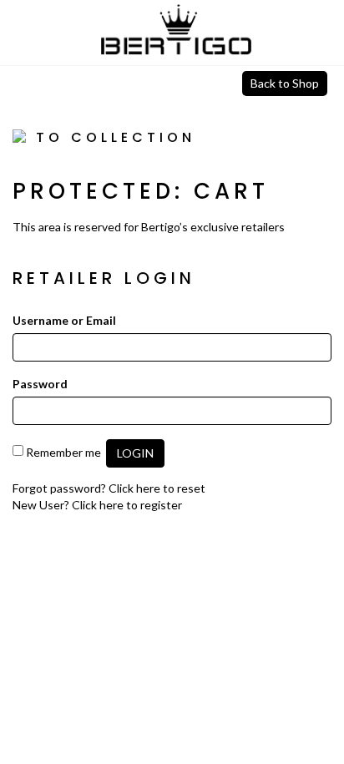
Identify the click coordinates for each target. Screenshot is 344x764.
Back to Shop (284, 83)
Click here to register (127, 505)
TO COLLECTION (111, 137)
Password (40, 384)
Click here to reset (157, 488)
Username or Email (64, 320)
